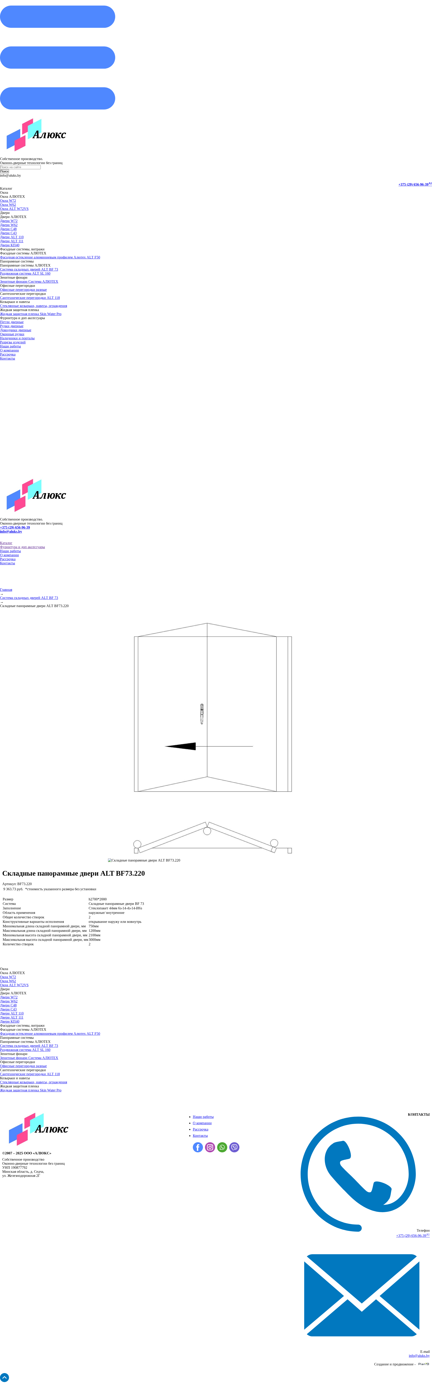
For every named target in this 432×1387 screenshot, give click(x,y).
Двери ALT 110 (12, 237)
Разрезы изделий (13, 342)
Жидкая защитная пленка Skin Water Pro (30, 314)
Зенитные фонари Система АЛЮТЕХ (29, 281)
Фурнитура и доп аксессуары (22, 547)
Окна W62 (8, 205)
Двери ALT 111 (11, 241)
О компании (9, 350)
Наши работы (10, 346)
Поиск (4, 171)
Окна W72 (8, 201)
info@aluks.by (11, 531)
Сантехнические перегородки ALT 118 (30, 298)
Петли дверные (12, 322)
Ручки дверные (11, 326)
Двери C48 (8, 229)
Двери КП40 (9, 245)
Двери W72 (9, 221)
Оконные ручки (12, 334)
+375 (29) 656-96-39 (415, 184)
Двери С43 (8, 233)
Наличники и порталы (17, 338)
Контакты (7, 358)
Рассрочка (8, 354)
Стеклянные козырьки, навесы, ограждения (33, 306)
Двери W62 (9, 225)
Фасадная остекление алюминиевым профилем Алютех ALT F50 (50, 257)
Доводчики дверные (15, 330)
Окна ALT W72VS (14, 209)
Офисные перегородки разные (23, 290)
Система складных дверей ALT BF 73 (29, 269)
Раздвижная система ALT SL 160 (25, 273)
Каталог (6, 543)
